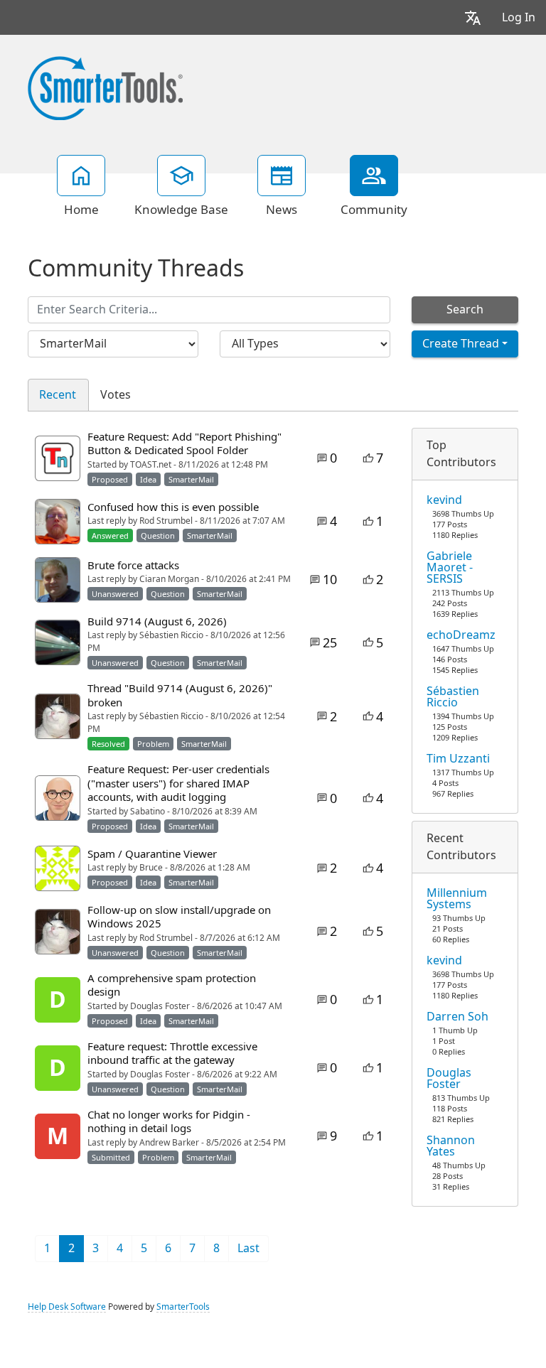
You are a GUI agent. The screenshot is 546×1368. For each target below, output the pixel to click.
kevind (444, 500)
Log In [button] (518, 17)
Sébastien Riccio (453, 697)
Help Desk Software (67, 1307)
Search (464, 309)
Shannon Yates (451, 1146)
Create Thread (460, 343)
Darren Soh (457, 1017)
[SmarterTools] (105, 86)
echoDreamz (461, 635)
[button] (473, 17)
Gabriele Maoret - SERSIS (450, 568)
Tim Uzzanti (458, 759)
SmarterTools (183, 1307)
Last (248, 1248)
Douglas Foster (449, 1078)
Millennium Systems (457, 899)
